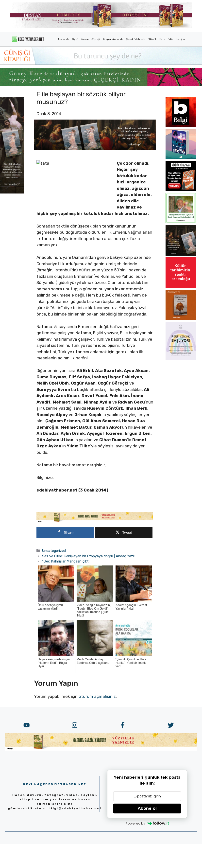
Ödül (170, 39)
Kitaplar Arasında (112, 39)
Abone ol (147, 808)
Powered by (135, 823)
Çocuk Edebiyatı (135, 39)
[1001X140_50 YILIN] (101, 27)
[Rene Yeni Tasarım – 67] (181, 358)
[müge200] (181, 189)
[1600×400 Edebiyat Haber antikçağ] (95, 148)
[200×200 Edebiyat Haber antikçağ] (181, 254)
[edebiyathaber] (101, 84)
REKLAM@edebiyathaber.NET (54, 784)
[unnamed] (181, 125)
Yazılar (85, 39)
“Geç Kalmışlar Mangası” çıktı (65, 561)
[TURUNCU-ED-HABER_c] (101, 63)
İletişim (180, 39)
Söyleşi (95, 39)
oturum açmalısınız (97, 696)
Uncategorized (54, 550)
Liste (162, 39)
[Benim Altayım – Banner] (181, 318)
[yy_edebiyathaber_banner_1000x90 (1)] (94, 521)
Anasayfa (63, 39)
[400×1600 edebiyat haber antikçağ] (12, 192)
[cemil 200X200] (181, 221)
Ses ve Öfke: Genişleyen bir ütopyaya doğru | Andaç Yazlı (88, 556)
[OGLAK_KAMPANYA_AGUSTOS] (181, 286)
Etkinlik (152, 39)
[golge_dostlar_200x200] (181, 157)
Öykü (75, 39)
